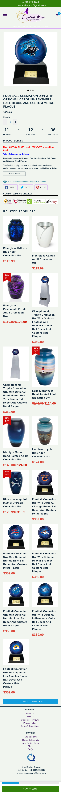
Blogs (30, 746)
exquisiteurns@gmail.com (32, 5)
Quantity (6, 117)
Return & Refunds (30, 740)
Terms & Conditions (30, 726)
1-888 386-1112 (30, 1)
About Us (29, 713)
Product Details (13, 141)
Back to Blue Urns (32, 701)
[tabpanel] (30, 60)
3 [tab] (33, 90)
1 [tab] (28, 90)
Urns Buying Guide (30, 743)
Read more (14, 173)
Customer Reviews (30, 720)
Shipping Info (30, 737)
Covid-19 (30, 716)
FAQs (30, 749)
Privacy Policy (29, 723)
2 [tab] (30, 90)
